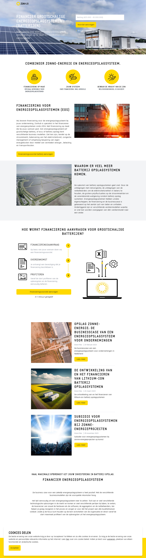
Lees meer (81, 359)
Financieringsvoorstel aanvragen (44, 292)
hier (67, 539)
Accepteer (14, 548)
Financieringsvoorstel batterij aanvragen (35, 154)
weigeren (111, 539)
